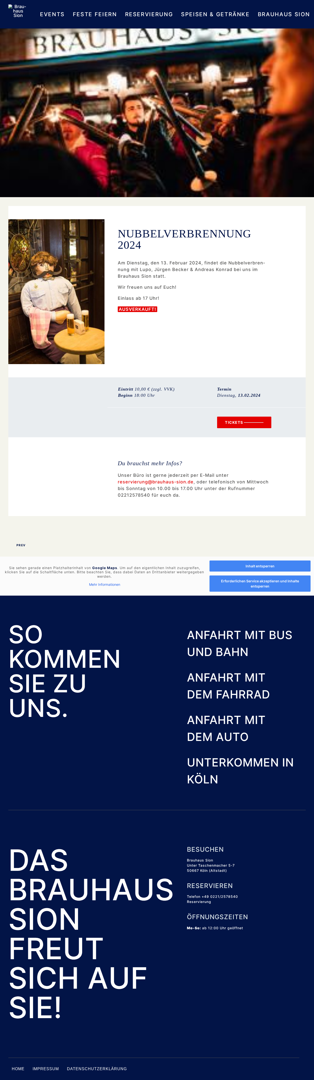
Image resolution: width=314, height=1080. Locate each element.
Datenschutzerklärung (97, 1069)
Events (52, 14)
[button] (189, 947)
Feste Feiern (95, 14)
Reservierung (149, 14)
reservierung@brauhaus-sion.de (156, 481)
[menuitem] (54, 14)
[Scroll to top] (304, 1060)
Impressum (46, 1069)
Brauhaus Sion (284, 14)
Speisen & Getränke (215, 14)
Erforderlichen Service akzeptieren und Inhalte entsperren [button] (260, 583)
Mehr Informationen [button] (104, 584)
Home (18, 1069)
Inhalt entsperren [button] (260, 566)
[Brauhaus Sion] (18, 14)
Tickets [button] (234, 422)
